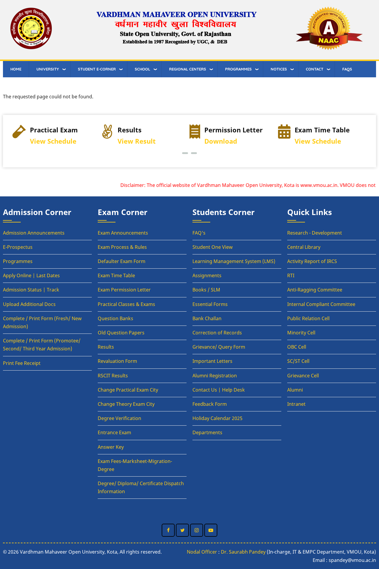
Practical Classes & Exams (126, 304)
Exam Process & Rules (122, 247)
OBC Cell (296, 347)
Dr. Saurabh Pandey (243, 552)
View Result (137, 141)
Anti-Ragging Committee (314, 289)
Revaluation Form (117, 361)
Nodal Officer (202, 552)
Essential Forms (210, 304)
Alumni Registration (214, 375)
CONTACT (314, 69)
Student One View (212, 247)
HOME (15, 69)
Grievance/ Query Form (218, 347)
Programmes (18, 261)
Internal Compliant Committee (321, 304)
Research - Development (314, 233)
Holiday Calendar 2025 (217, 418)
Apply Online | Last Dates (31, 275)
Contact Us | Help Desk (218, 390)
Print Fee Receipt (22, 363)
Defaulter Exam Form (121, 261)
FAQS (347, 69)
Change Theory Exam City (126, 404)
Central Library (303, 247)
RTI (290, 275)
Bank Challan (206, 318)
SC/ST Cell (298, 361)
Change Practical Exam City (128, 390)
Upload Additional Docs (29, 304)
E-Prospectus (18, 247)
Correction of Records (217, 332)
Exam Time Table (116, 275)
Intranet (296, 404)
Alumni (295, 390)
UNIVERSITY (47, 69)
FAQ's (198, 233)
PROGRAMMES (238, 69)
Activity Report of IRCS (312, 261)
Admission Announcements (34, 233)
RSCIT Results (113, 375)
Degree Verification (119, 418)
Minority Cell (301, 332)
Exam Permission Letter (124, 289)
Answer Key (111, 447)
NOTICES (279, 69)
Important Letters (212, 361)
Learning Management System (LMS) (233, 261)
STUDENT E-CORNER (97, 69)
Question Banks (115, 318)
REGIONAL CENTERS (187, 69)
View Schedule (53, 141)
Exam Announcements (123, 233)
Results (106, 347)
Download (220, 141)
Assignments (206, 275)
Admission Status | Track (31, 289)
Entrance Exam (114, 432)
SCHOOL (142, 69)
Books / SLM (206, 289)
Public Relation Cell (308, 318)
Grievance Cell (303, 375)
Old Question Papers (121, 332)
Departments (207, 432)
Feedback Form (209, 404)
